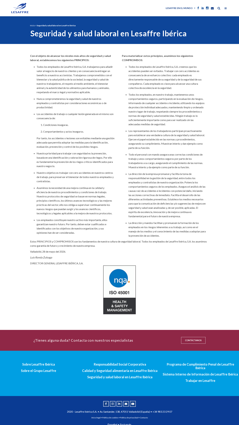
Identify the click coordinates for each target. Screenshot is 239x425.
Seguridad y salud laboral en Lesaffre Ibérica (120, 377)
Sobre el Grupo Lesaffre (38, 370)
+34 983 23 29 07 (162, 411)
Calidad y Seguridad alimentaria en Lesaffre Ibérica (120, 370)
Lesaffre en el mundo (179, 8)
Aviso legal (96, 417)
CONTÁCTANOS (193, 340)
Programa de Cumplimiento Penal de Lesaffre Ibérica (200, 366)
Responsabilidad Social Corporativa (120, 364)
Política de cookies (110, 417)
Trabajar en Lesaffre (200, 380)
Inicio (32, 25)
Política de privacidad (129, 417)
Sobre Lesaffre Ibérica (38, 364)
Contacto (144, 417)
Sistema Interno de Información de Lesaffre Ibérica (200, 374)
